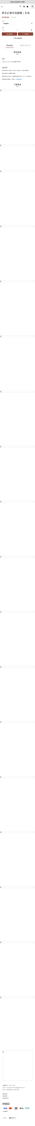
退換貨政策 (5, 1098)
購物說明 (5, 1094)
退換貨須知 (19, 79)
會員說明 (5, 1096)
